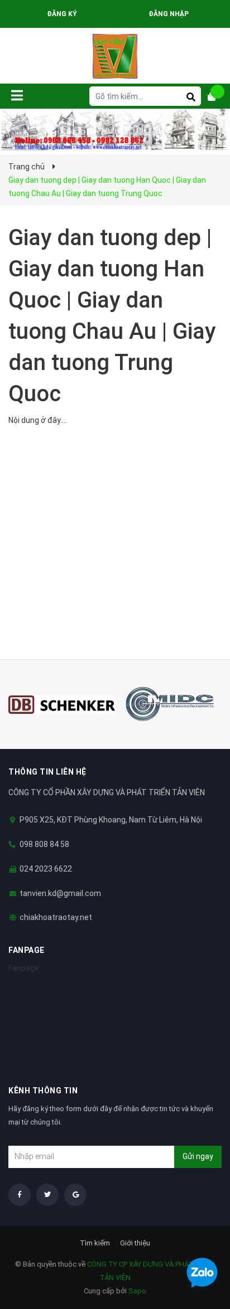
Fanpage (23, 967)
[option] (61, 704)
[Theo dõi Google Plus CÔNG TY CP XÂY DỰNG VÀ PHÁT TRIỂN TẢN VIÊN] (75, 1195)
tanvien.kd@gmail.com (60, 893)
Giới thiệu (135, 1243)
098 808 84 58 (44, 844)
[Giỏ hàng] (216, 96)
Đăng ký (62, 14)
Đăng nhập (168, 14)
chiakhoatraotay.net (56, 917)
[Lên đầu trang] (199, 1243)
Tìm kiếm (95, 1243)
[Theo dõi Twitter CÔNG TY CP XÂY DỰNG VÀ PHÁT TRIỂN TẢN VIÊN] (47, 1195)
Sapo (137, 1291)
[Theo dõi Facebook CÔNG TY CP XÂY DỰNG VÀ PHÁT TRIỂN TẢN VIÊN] (19, 1195)
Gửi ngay (198, 1156)
